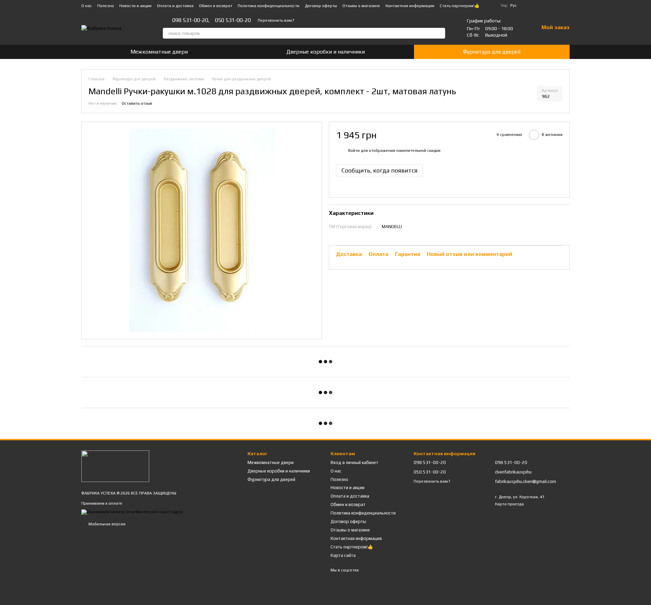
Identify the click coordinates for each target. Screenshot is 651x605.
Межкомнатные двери (159, 51)
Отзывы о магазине (361, 5)
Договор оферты (321, 5)
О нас (86, 5)
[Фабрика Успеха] (115, 465)
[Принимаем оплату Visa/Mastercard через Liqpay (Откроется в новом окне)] (132, 511)
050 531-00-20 (233, 20)
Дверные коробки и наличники (326, 51)
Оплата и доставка (175, 5)
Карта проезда (509, 504)
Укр (504, 5)
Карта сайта (343, 555)
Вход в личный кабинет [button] (354, 462)
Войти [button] (354, 150)
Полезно (105, 5)
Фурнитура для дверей (491, 51)
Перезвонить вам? (276, 20)
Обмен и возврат (215, 5)
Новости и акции (135, 5)
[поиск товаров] (439, 33)
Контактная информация (410, 5)
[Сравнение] (546, 5)
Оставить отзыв (137, 103)
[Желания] (564, 5)
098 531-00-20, (191, 20)
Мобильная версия (106, 524)
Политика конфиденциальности (268, 5)
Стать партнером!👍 (459, 5)
